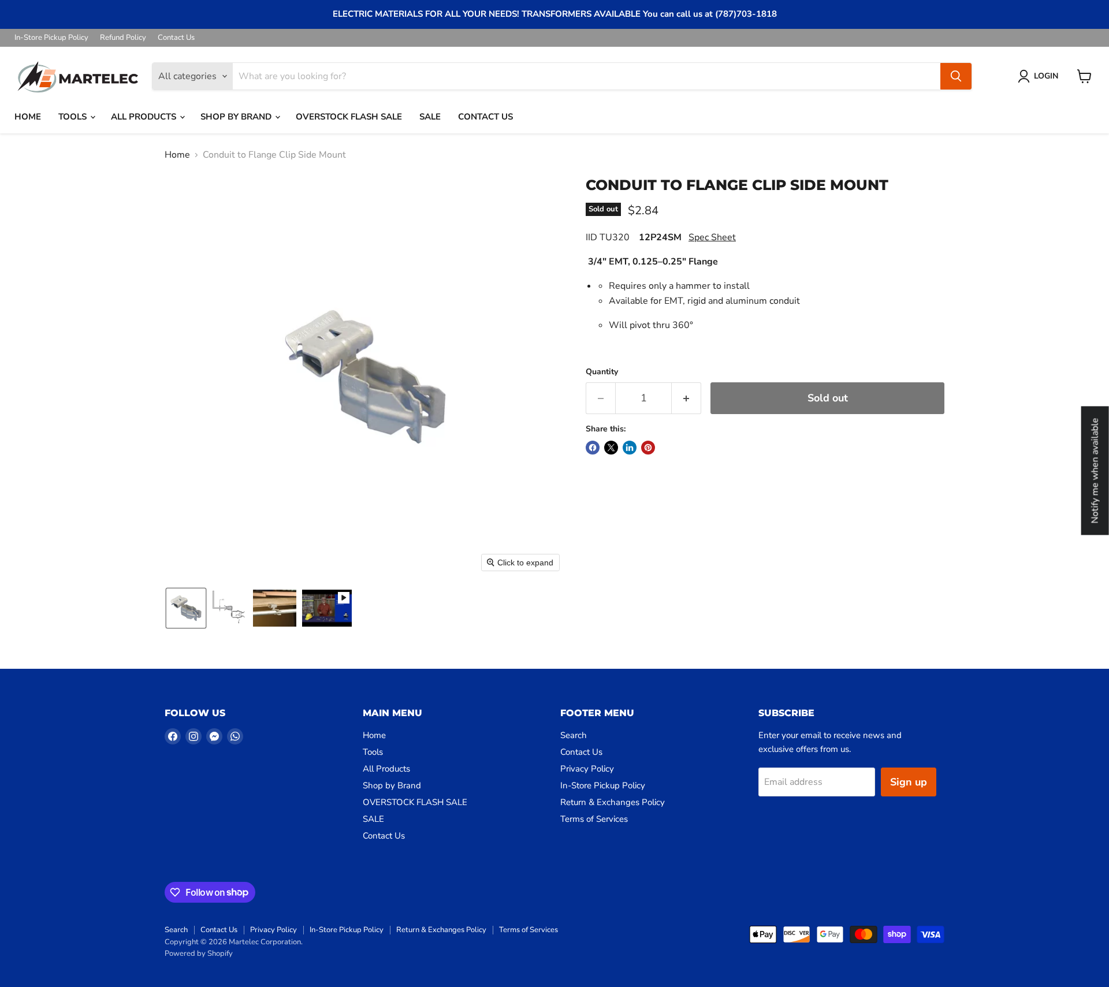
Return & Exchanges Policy (612, 802)
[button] (1040, 76)
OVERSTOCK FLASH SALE (349, 116)
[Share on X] (611, 448)
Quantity (602, 372)
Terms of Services (594, 819)
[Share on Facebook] (593, 448)
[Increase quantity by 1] (686, 398)
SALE (430, 116)
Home (27, 116)
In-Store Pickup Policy (51, 37)
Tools (73, 116)
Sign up (908, 782)
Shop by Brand (237, 116)
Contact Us (176, 37)
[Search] (956, 76)
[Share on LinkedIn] (630, 448)
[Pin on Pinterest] (648, 448)
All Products (144, 116)
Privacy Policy (587, 768)
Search (573, 735)
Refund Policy (123, 37)
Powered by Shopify (199, 953)
